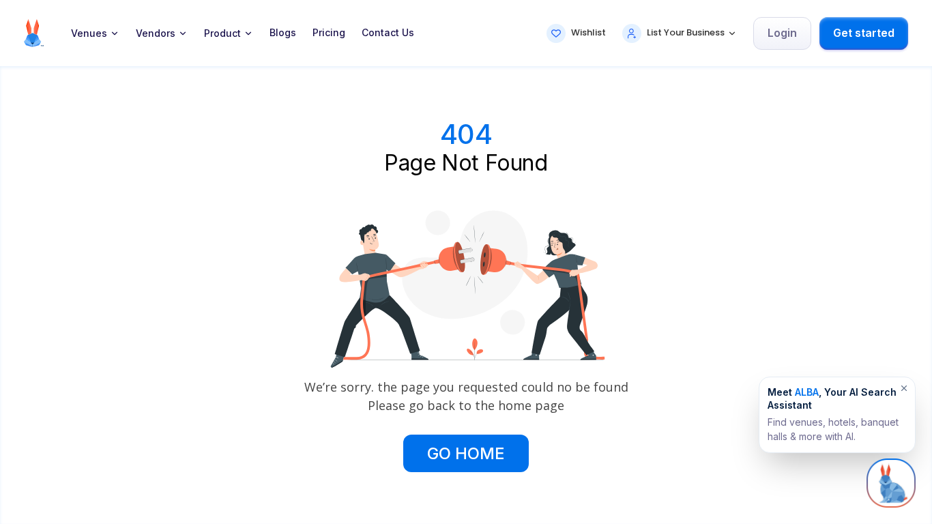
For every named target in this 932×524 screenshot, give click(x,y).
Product (222, 33)
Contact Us (388, 32)
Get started (863, 33)
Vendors (155, 33)
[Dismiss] (904, 388)
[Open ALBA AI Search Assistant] (891, 483)
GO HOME (466, 453)
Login (782, 33)
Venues (89, 33)
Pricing (328, 32)
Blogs (283, 32)
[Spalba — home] (34, 33)
